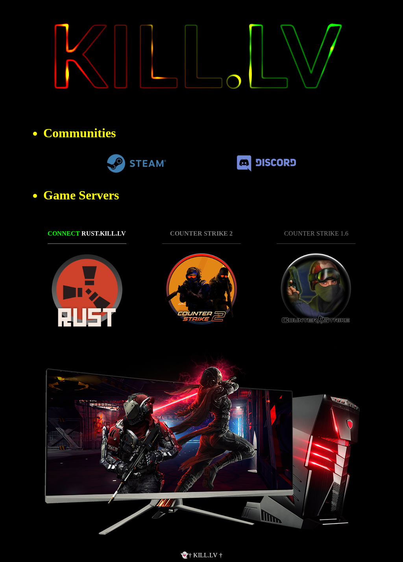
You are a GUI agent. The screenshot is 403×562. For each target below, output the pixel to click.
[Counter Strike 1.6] (316, 289)
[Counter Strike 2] (201, 289)
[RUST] (87, 289)
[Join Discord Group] (266, 169)
